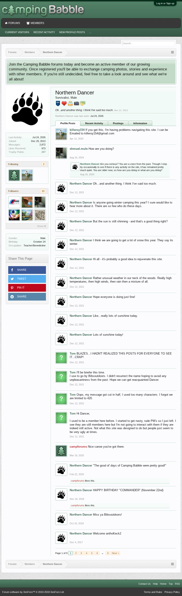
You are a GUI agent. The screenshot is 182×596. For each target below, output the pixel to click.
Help (155, 583)
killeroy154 (77, 130)
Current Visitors (17, 32)
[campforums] (14, 175)
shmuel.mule (79, 148)
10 (43, 191)
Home (163, 583)
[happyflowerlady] (27, 215)
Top (171, 583)
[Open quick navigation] (172, 52)
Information (140, 123)
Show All (41, 226)
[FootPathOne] (40, 215)
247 (44, 152)
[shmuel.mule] (40, 202)
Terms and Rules (153, 592)
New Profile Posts (72, 32)
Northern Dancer (89, 164)
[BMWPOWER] (14, 202)
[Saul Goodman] (14, 215)
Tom (73, 353)
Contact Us (144, 583)
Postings (118, 123)
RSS (177, 583)
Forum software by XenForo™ (33, 592)
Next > (115, 553)
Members (37, 23)
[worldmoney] (27, 202)
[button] (27, 270)
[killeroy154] (27, 175)
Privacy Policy (172, 592)
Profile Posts (67, 123)
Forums (14, 23)
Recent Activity (94, 123)
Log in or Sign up (165, 3)
